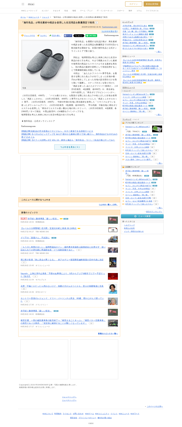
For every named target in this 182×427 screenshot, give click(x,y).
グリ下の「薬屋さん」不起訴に (35, 238)
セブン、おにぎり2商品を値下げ (136, 100)
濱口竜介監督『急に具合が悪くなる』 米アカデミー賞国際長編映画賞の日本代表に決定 (62, 260)
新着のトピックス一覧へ (108, 334)
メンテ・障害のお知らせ (134, 231)
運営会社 (73, 418)
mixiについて (48, 414)
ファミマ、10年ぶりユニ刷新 (134, 97)
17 (155, 201)
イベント (114, 414)
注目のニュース (128, 87)
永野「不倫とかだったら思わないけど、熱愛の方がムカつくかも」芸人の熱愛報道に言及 (62, 286)
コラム (139, 11)
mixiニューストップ (29, 11)
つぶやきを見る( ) (110, 31)
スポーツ (120, 11)
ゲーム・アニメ (86, 11)
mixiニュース (34, 17)
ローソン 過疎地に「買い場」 (134, 111)
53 (151, 34)
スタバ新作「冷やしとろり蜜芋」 (138, 160)
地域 (74, 11)
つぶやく (43, 36)
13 (91, 323)
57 (151, 40)
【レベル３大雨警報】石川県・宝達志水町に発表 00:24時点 (49, 228)
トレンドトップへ (69, 397)
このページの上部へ (155, 406)
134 (152, 45)
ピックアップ (127, 22)
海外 (130, 11)
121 (151, 106)
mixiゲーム (89, 414)
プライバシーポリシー (87, 418)
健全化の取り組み (105, 418)
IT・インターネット (105, 11)
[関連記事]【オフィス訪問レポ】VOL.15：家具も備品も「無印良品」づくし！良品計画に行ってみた (68, 140)
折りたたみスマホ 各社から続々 (135, 48)
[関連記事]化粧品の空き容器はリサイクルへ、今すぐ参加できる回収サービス (57, 131)
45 (150, 103)
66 (152, 100)
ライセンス (67, 414)
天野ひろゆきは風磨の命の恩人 (135, 37)
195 (66, 219)
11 (24, 289)
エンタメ (45, 11)
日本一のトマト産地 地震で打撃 (138, 153)
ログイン (134, 4)
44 (149, 97)
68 (54, 238)
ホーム (23, 17)
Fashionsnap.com (109, 27)
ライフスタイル (152, 11)
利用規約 (57, 414)
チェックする (29, 36)
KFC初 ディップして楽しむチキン (139, 150)
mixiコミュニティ (102, 414)
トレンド (56, 11)
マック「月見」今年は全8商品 (135, 103)
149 (150, 26)
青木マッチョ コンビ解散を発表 (135, 34)
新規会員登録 (152, 4)
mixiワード (135, 414)
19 (151, 37)
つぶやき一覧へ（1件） (108, 205)
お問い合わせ (78, 414)
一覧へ (159, 52)
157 (151, 31)
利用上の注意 (129, 228)
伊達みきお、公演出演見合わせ (135, 40)
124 (152, 28)
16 (156, 150)
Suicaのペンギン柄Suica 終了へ (136, 46)
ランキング (126, 119)
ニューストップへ (69, 400)
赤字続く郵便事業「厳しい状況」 (43, 218)
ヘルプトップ (129, 225)
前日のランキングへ (154, 212)
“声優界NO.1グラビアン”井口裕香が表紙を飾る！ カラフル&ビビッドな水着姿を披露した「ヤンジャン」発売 (142, 68)
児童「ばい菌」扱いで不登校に (135, 31)
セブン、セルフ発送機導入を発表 (138, 201)
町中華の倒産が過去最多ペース (135, 106)
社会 (66, 11)
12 (155, 159)
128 (151, 48)
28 (149, 111)
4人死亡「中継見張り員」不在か (136, 29)
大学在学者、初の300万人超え (135, 26)
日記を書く (56, 36)
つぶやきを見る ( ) (70, 147)
